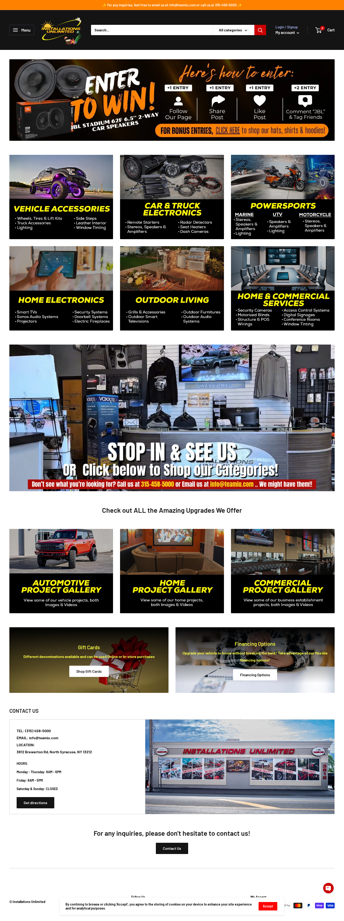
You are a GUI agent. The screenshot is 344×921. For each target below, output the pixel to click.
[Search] (260, 30)
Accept (268, 906)
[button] (328, 888)
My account (285, 32)
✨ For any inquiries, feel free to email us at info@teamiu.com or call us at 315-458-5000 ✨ (172, 5)
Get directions (35, 802)
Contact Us (172, 848)
